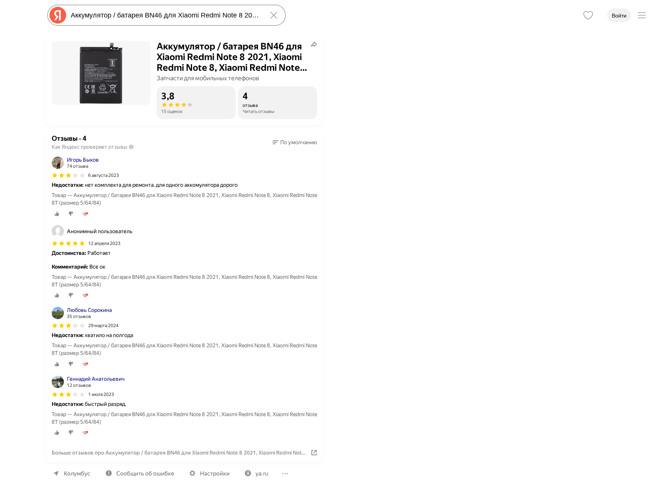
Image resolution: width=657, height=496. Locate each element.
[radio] (57, 214)
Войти (619, 16)
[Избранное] (588, 15)
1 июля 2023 (101, 394)
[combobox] (165, 15)
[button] (295, 142)
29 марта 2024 (103, 325)
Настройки (215, 473)
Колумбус (77, 473)
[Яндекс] (57, 15)
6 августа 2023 (103, 175)
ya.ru (262, 473)
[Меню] (641, 15)
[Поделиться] (314, 44)
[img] (68, 175)
